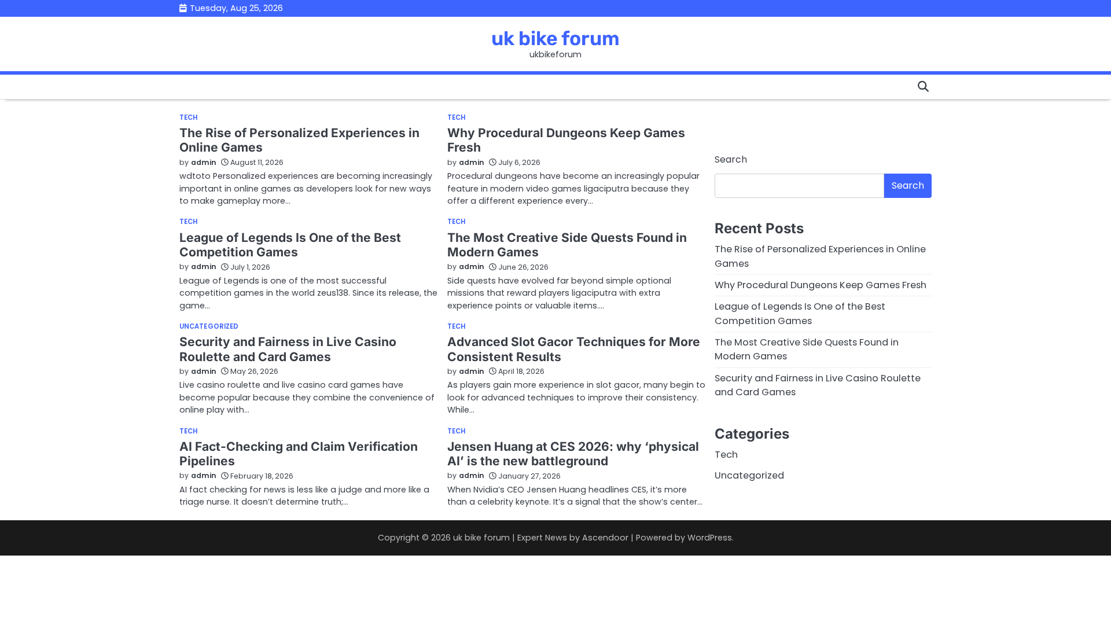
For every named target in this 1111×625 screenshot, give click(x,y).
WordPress (709, 537)
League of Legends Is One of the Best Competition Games (290, 244)
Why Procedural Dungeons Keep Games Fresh (820, 285)
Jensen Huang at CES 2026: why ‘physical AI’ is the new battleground (573, 453)
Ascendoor (605, 537)
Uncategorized (208, 326)
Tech (188, 118)
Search (731, 159)
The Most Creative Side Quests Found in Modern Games (567, 244)
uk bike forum (555, 38)
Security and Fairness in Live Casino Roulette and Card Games (287, 348)
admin (203, 162)
